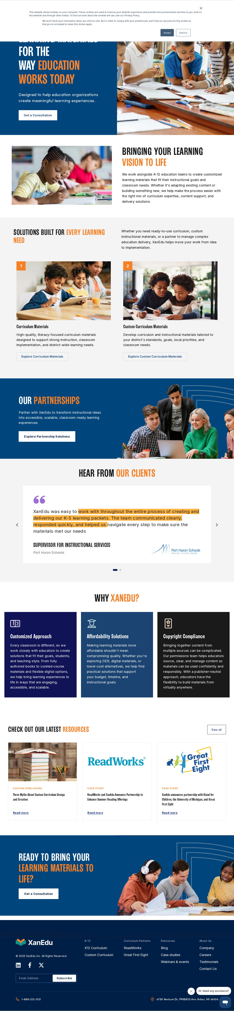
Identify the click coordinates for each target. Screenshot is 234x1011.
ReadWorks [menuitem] (132, 948)
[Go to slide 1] (115, 570)
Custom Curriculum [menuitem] (99, 955)
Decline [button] (183, 32)
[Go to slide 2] (120, 570)
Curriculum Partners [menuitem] (137, 940)
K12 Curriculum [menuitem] (96, 948)
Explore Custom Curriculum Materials (155, 356)
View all (217, 729)
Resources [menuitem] (168, 940)
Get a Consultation (38, 115)
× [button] (201, 7)
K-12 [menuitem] (87, 940)
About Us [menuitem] (205, 940)
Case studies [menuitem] (170, 955)
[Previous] (17, 525)
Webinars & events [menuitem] (175, 962)
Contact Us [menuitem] (208, 968)
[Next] (216, 525)
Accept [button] (167, 32)
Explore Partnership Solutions (47, 436)
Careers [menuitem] (205, 955)
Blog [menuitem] (164, 948)
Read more (21, 812)
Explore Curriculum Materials (42, 356)
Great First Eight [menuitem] (136, 955)
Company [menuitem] (206, 948)
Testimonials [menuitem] (208, 962)
